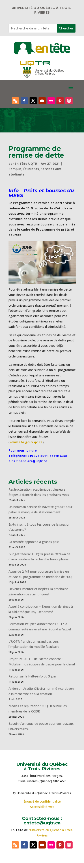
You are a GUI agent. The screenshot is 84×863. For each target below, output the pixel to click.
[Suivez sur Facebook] (24, 100)
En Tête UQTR (26, 163)
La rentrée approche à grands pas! (34, 542)
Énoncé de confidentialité (42, 801)
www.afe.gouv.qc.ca (26, 442)
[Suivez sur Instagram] (69, 100)
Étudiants (31, 169)
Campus (15, 169)
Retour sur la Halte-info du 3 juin (32, 676)
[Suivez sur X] (33, 100)
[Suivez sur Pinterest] (60, 100)
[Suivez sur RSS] (15, 100)
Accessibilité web (42, 807)
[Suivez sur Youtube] (42, 100)
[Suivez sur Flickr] (51, 100)
